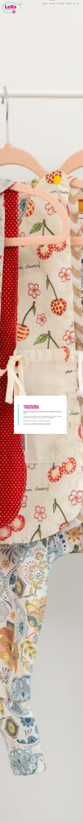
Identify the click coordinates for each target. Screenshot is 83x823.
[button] (78, 3)
